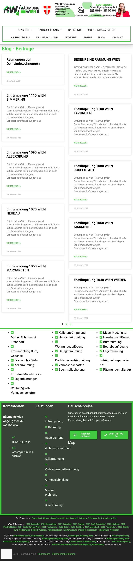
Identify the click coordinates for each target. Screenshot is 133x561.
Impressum (44, 553)
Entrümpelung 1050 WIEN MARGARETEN (26, 268)
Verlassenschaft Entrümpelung (16, 541)
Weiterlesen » (13, 72)
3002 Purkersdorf (108, 527)
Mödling (82, 530)
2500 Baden (64, 527)
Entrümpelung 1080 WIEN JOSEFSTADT (93, 168)
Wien (115, 518)
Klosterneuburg (70, 530)
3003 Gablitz (123, 527)
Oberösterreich (72, 518)
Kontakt (117, 37)
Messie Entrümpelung (81, 544)
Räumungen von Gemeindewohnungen (23, 62)
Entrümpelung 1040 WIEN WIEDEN (100, 280)
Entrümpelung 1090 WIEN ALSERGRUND (26, 154)
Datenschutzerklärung (63, 553)
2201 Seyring (78, 524)
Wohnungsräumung (101, 30)
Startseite (25, 30)
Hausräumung (20, 37)
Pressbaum (92, 530)
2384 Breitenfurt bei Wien (29, 527)
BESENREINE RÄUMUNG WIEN (97, 59)
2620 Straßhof (77, 527)
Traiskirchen (103, 530)
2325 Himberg (113, 524)
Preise (88, 37)
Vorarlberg (107, 518)
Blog (101, 37)
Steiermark (92, 518)
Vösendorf (114, 530)
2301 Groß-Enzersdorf (95, 524)
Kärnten (46, 518)
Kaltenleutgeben (55, 530)
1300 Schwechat (33, 524)
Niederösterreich (57, 518)
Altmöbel (71, 37)
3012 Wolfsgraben (22, 530)
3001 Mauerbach (92, 527)
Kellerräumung (47, 37)
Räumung (74, 30)
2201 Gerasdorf (64, 524)
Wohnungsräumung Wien (118, 539)
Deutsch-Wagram (38, 530)
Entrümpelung (48, 30)
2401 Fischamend (49, 527)
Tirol (100, 518)
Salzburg (83, 518)
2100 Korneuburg (48, 524)
